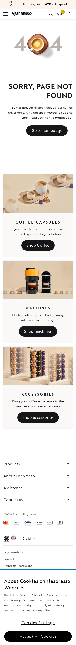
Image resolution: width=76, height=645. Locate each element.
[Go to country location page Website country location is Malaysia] (13, 539)
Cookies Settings (38, 622)
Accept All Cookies (38, 636)
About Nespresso (19, 476)
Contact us (13, 499)
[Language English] (28, 538)
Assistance (13, 487)
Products (11, 464)
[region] (38, 607)
